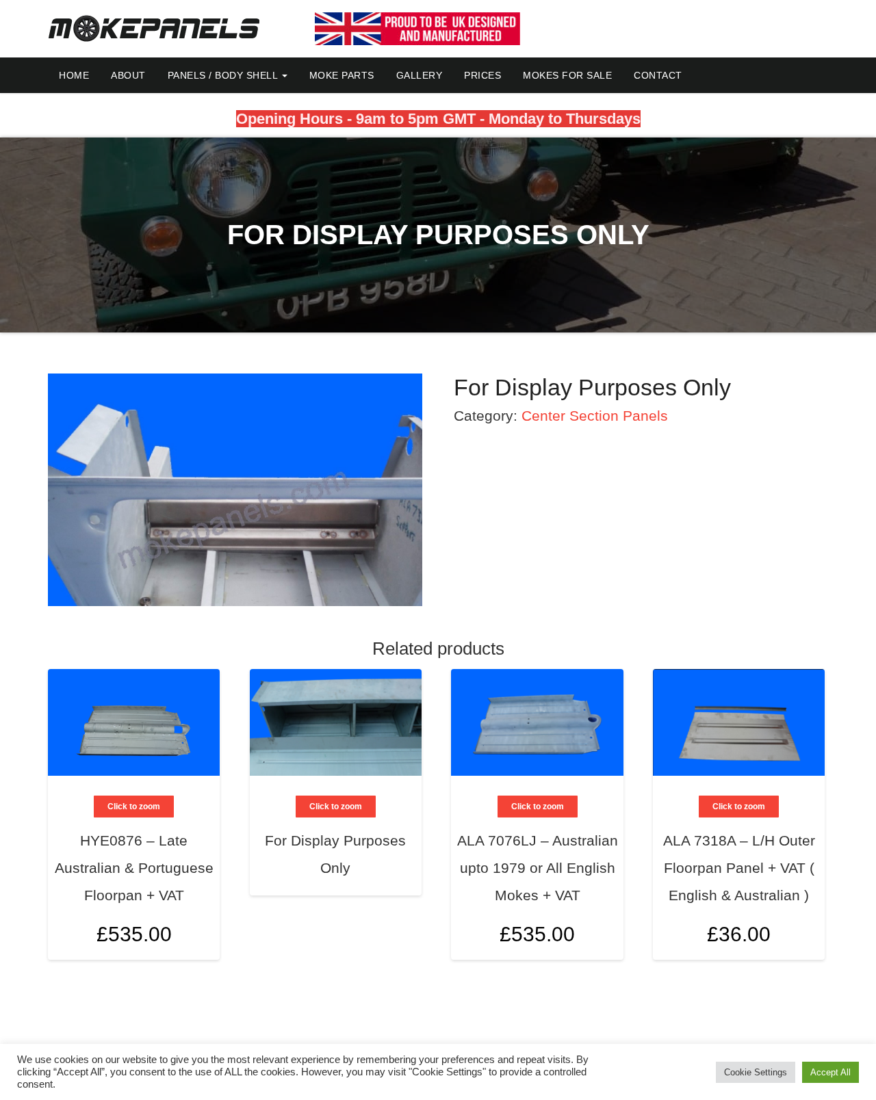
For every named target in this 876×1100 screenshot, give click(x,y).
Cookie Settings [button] (755, 1072)
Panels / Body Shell (224, 75)
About (128, 75)
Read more (395, 831)
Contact (658, 75)
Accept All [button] (830, 1072)
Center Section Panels (594, 415)
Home (74, 75)
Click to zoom (133, 806)
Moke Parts (341, 75)
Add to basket (194, 871)
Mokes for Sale (567, 75)
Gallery (419, 75)
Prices (482, 75)
